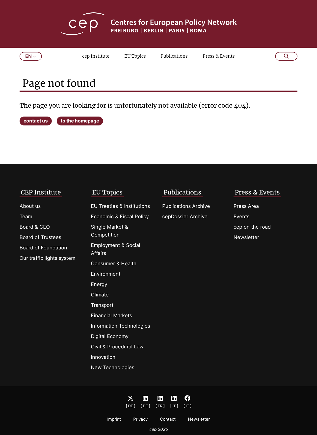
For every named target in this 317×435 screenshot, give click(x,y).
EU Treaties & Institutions (120, 206)
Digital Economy (110, 336)
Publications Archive (186, 206)
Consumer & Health (113, 263)
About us (30, 206)
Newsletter (246, 237)
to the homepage (80, 121)
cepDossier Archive (185, 216)
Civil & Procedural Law (117, 347)
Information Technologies (120, 326)
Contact (168, 419)
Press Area (246, 206)
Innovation (103, 357)
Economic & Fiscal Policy (120, 216)
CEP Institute (41, 192)
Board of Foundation (43, 248)
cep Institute (95, 56)
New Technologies (112, 367)
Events (241, 216)
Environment (105, 274)
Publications (174, 56)
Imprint (114, 419)
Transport (102, 305)
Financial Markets (111, 315)
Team (26, 216)
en (28, 56)
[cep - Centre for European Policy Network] (158, 23)
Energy (99, 284)
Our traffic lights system (47, 258)
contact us (36, 121)
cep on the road (252, 227)
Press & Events (219, 56)
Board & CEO (35, 227)
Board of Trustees (40, 237)
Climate (100, 295)
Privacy (140, 419)
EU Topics (135, 56)
